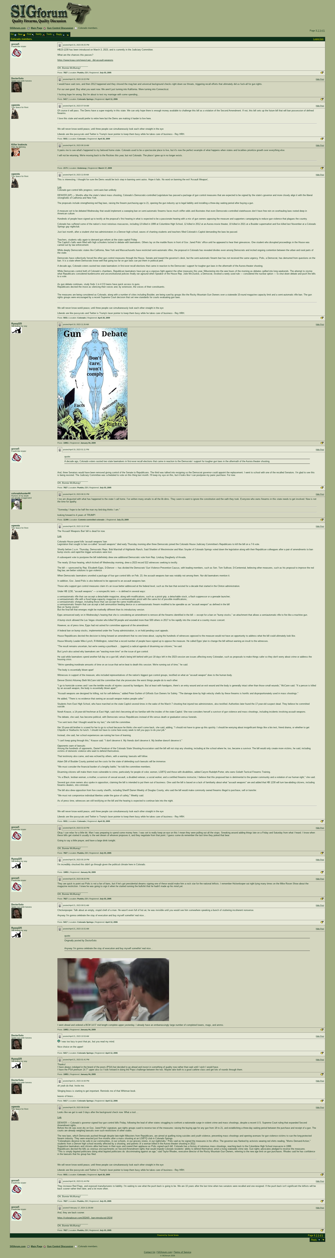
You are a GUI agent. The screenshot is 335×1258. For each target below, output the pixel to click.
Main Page (36, 28)
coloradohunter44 (20, 493)
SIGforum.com (18, 28)
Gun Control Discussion (60, 28)
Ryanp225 (16, 323)
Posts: (62, 73)
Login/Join (318, 39)
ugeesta (15, 105)
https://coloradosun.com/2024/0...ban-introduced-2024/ (85, 1217)
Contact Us (149, 1252)
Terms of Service (182, 1252)
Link (59, 187)
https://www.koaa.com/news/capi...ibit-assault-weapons (85, 60)
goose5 (15, 44)
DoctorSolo (17, 78)
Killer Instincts (19, 144)
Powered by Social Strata (167, 1235)
